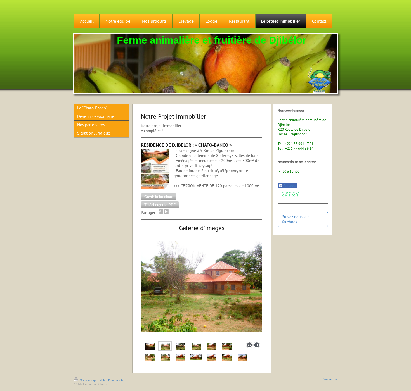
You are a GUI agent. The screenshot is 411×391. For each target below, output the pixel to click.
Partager (289, 186)
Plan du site (116, 380)
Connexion (330, 379)
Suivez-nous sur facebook (295, 219)
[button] (158, 196)
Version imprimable (93, 380)
